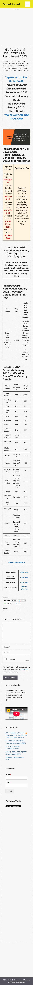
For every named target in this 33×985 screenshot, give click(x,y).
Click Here (24, 572)
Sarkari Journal (11, 4)
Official (24, 587)
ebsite (25, 589)
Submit (9, 791)
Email (8, 782)
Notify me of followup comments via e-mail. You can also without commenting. (16, 669)
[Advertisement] (16, 28)
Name (8, 775)
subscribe (24, 670)
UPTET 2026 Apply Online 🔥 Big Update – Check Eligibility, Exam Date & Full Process (16, 735)
